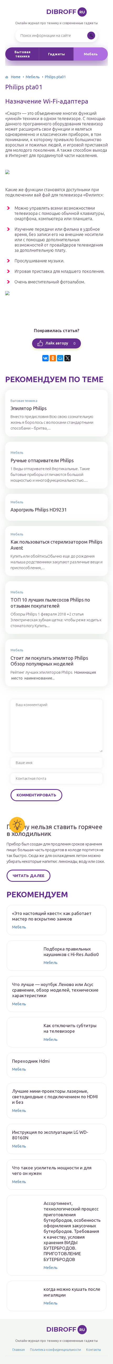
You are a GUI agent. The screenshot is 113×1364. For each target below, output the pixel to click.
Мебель (91, 54)
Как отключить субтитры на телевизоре (70, 1028)
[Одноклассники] (53, 358)
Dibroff (65, 12)
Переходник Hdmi (31, 1060)
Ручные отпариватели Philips (42, 460)
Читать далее (28, 875)
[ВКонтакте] (45, 358)
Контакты (93, 1349)
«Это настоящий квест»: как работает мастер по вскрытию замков (51, 916)
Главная (18, 1349)
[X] (67, 358)
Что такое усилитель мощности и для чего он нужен (51, 1170)
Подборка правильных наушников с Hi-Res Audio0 (71, 951)
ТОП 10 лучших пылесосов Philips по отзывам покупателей (50, 602)
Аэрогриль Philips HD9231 (39, 509)
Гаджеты (56, 54)
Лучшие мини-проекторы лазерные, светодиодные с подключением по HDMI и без (55, 1097)
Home (15, 77)
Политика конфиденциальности (55, 1349)
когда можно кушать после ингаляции (72, 1292)
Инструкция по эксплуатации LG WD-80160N (50, 1135)
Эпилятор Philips (29, 408)
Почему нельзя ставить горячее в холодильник (54, 830)
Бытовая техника (22, 54)
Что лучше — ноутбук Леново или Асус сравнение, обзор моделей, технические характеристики (55, 990)
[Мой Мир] (60, 358)
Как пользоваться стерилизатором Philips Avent (56, 544)
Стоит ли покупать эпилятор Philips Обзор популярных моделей (49, 661)
